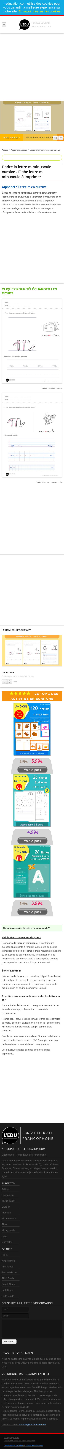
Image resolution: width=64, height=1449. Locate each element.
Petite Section (10, 137)
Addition (6, 1189)
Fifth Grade (7, 1290)
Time (4, 1224)
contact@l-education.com (32, 1424)
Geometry (7, 1242)
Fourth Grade (8, 1284)
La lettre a (8, 672)
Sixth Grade (8, 1296)
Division (6, 1206)
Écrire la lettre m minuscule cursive (45, 150)
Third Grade (8, 1278)
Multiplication (8, 1201)
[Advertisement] (32, 66)
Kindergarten (8, 1260)
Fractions (6, 1212)
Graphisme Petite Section (40, 137)
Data (4, 1236)
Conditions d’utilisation (13, 1446)
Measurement (9, 1218)
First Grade (7, 1266)
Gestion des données (33, 1446)
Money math (8, 1230)
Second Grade (9, 1272)
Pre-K (5, 1255)
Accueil (5, 150)
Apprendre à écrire (19, 150)
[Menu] (4, 24)
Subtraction (8, 1195)
